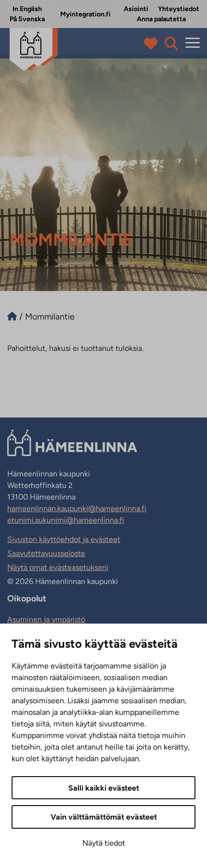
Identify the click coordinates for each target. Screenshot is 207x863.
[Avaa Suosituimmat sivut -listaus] (153, 43)
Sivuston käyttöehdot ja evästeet (63, 539)
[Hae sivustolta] (171, 43)
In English (27, 9)
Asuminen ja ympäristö (46, 619)
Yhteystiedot (178, 9)
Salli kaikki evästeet (103, 788)
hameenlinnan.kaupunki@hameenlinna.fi (76, 508)
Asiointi (136, 9)
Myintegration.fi (85, 14)
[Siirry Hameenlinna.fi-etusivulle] (12, 316)
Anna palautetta (161, 19)
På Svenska (27, 19)
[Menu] (192, 43)
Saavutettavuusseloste (46, 553)
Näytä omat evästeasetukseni (57, 567)
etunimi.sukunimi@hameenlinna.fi (65, 520)
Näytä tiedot (103, 843)
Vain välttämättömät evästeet (104, 816)
